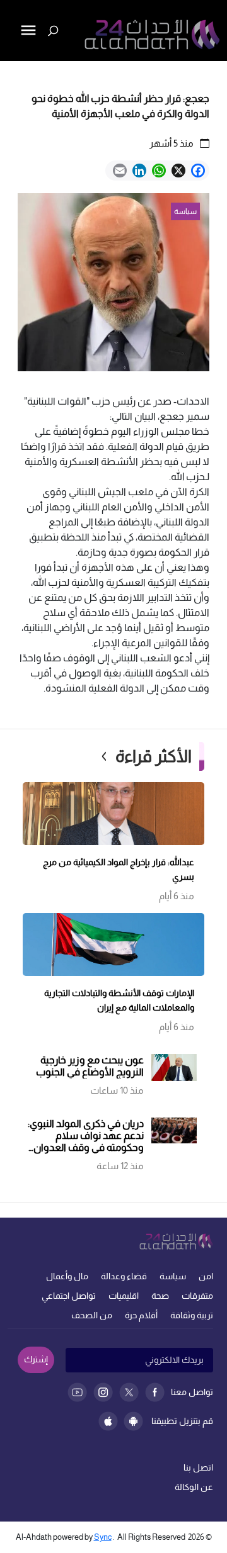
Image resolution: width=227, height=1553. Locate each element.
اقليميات (123, 1296)
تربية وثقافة (191, 1315)
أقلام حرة (141, 1315)
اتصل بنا (198, 1467)
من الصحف (91, 1315)
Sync (103, 1537)
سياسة (173, 1276)
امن (206, 1276)
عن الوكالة (194, 1487)
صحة (160, 1296)
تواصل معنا (192, 1392)
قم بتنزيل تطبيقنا (182, 1421)
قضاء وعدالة (124, 1276)
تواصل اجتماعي (69, 1296)
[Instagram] (103, 1392)
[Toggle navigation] (10, 73)
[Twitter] (129, 1392)
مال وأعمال (67, 1276)
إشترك (36, 1359)
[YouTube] (77, 1392)
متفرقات (197, 1296)
